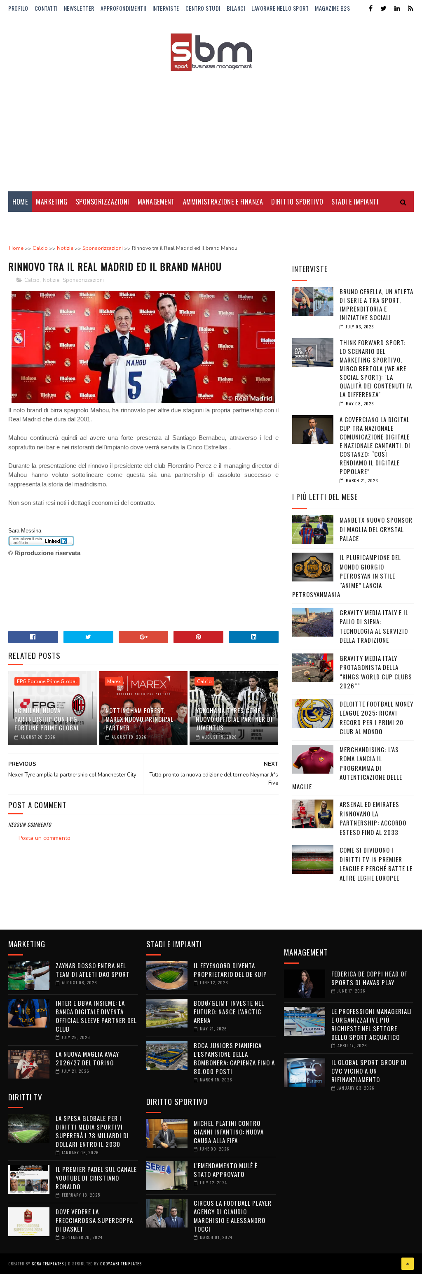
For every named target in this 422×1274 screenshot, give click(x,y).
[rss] (410, 8)
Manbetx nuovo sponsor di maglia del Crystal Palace (376, 529)
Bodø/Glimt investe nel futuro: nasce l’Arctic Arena (229, 1011)
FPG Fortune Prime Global (47, 681)
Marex (114, 681)
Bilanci (236, 8)
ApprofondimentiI (123, 8)
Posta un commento (44, 838)
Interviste (165, 8)
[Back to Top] (407, 1264)
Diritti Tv (27, 222)
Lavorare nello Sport (280, 8)
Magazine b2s (332, 8)
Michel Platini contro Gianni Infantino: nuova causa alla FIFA (229, 1131)
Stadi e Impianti (354, 202)
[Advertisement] (211, 125)
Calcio (32, 280)
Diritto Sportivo (297, 202)
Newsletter (79, 8)
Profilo (18, 8)
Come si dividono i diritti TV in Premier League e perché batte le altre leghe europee (376, 863)
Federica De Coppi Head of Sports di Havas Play (369, 978)
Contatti (46, 8)
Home (20, 202)
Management (156, 202)
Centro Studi (202, 8)
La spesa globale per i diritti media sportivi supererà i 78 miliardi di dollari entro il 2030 (92, 1131)
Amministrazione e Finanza (223, 202)
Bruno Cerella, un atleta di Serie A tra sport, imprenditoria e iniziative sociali (376, 304)
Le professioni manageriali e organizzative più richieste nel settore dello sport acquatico (371, 1024)
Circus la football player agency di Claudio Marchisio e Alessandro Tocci (233, 1215)
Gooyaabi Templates (121, 1263)
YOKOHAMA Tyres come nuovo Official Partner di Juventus (234, 719)
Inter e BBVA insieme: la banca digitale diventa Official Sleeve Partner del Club (96, 1015)
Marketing (52, 202)
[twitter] (383, 8)
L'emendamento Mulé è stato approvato (226, 1170)
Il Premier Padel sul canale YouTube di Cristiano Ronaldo (96, 1178)
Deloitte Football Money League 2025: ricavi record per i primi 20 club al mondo (376, 717)
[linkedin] (397, 8)
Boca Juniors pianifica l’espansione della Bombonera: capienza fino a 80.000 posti (234, 1058)
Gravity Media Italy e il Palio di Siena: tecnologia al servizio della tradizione (374, 626)
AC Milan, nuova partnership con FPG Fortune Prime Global (47, 719)
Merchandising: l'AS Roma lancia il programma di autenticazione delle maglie (347, 768)
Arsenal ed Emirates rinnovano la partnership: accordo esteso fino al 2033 (373, 818)
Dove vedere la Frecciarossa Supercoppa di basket (94, 1220)
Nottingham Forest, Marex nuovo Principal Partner (139, 719)
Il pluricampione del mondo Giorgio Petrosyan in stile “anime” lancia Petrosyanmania (346, 576)
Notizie (51, 280)
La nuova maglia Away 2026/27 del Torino (87, 1058)
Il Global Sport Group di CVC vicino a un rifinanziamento (369, 1071)
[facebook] (370, 8)
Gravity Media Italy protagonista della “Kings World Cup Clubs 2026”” (376, 671)
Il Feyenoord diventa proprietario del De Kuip (230, 970)
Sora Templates (48, 1263)
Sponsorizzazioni (102, 202)
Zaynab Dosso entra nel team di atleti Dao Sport (93, 970)
